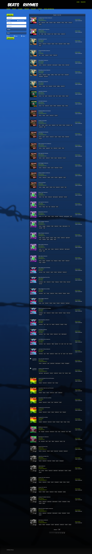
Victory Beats (41, 41)
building (68, 43)
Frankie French (41, 268)
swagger (44, 226)
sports (59, 74)
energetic (42, 431)
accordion (56, 216)
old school (40, 272)
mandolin (40, 250)
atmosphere (67, 74)
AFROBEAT (40, 382)
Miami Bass (41, 270)
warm (50, 441)
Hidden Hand (41, 447)
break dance (52, 431)
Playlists (33, 9)
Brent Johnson (41, 19)
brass (50, 125)
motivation (44, 239)
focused (54, 86)
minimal (63, 96)
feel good (50, 22)
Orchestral (68, 125)
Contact (40, 9)
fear (57, 125)
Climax (63, 148)
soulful (56, 392)
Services (26, 9)
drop (57, 96)
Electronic (48, 272)
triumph (51, 237)
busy (47, 206)
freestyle (64, 293)
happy (55, 22)
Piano (71, 216)
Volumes (20, 9)
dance (64, 353)
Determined (60, 43)
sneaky (49, 216)
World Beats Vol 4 (42, 194)
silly (65, 343)
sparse (60, 96)
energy (66, 22)
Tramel (40, 51)
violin (44, 227)
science (52, 524)
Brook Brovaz (41, 121)
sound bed (61, 451)
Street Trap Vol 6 (42, 93)
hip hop (40, 43)
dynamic (56, 115)
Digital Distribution (49, 9)
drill (44, 126)
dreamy (44, 260)
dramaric (51, 373)
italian (46, 196)
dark (39, 55)
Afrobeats (40, 380)
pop (39, 22)
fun (39, 34)
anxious (66, 373)
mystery (66, 470)
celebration (58, 22)
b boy (56, 431)
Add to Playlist (77, 19)
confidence (48, 226)
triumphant (50, 86)
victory (56, 43)
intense (67, 96)
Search (8, 9)
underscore (43, 22)
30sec (23, 36)
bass (44, 272)
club (67, 343)
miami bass (60, 272)
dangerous (53, 125)
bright (47, 22)
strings (44, 206)
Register (83, 2)
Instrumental (21, 20)
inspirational (41, 76)
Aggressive (48, 148)
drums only (45, 382)
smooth (63, 260)
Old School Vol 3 (42, 429)
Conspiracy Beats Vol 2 (43, 361)
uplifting (52, 74)
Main (9, 36)
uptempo (43, 262)
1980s (53, 343)
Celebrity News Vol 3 (42, 20)
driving (63, 22)
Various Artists (41, 408)
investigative (67, 363)
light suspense (55, 65)
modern (47, 392)
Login (78, 2)
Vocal (9, 20)
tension (51, 55)
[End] (64, 533)
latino (57, 206)
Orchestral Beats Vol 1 (43, 113)
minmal (70, 343)
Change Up (70, 22)
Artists (14, 9)
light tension (49, 65)
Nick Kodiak (41, 112)
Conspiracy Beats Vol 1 (43, 449)
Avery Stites (41, 428)
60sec (16, 36)
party (47, 324)
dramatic (65, 196)
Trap (46, 86)
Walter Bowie (41, 278)
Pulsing (65, 43)
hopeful (40, 24)
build (54, 96)
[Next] (62, 533)
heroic (40, 45)
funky (59, 431)
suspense (46, 55)
